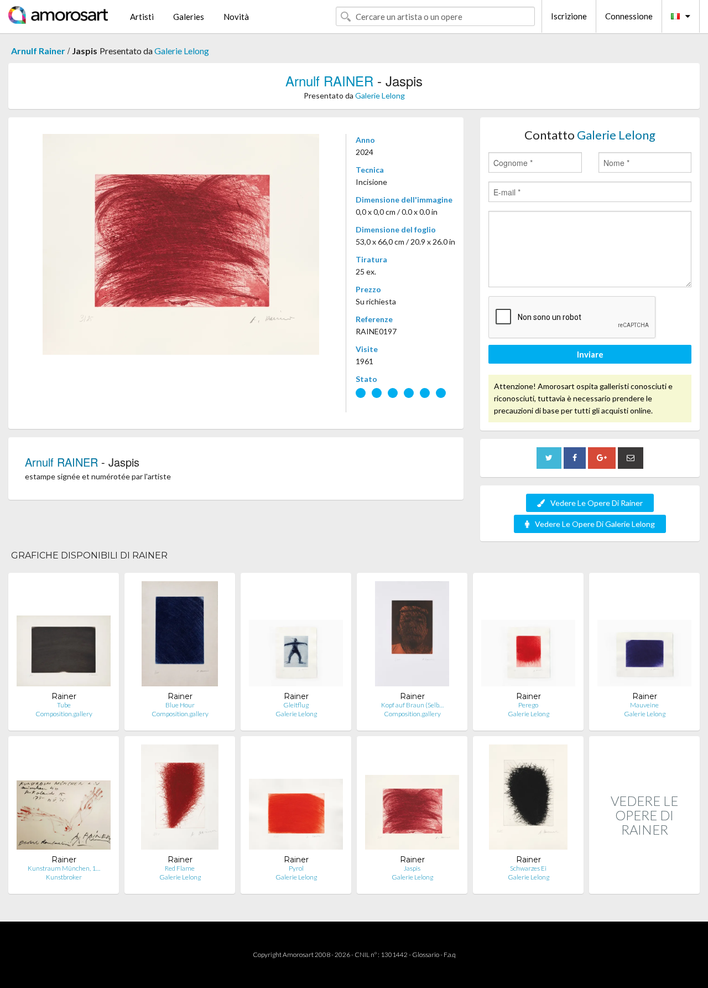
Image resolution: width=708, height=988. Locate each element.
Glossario (425, 954)
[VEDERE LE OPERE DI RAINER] (644, 882)
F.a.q (450, 954)
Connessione (629, 16)
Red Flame (180, 868)
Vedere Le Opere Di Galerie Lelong (595, 524)
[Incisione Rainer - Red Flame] (179, 799)
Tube (64, 705)
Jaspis (412, 868)
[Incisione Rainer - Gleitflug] (296, 636)
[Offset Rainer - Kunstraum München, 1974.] (64, 799)
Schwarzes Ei (528, 868)
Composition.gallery (63, 714)
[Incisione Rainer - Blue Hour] (180, 636)
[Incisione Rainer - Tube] (64, 636)
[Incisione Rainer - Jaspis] (412, 799)
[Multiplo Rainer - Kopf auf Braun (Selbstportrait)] (412, 636)
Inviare (590, 354)
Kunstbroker (64, 877)
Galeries (188, 17)
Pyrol (296, 868)
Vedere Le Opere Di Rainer (596, 503)
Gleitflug (296, 705)
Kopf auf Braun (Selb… (412, 705)
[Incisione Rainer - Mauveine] (644, 636)
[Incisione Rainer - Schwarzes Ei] (528, 799)
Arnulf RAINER (329, 80)
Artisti (142, 17)
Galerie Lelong (181, 50)
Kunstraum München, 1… (64, 868)
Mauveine (644, 705)
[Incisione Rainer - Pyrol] (296, 799)
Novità (236, 17)
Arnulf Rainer (38, 50)
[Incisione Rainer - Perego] (528, 636)
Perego (528, 705)
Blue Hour (180, 705)
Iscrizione (569, 16)
